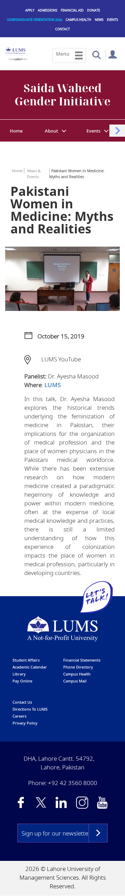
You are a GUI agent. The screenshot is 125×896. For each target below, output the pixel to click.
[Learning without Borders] (17, 58)
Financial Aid (72, 10)
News (99, 19)
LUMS (52, 385)
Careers (19, 716)
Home (16, 131)
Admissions (47, 10)
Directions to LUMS (30, 709)
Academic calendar (29, 667)
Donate (93, 10)
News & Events (34, 173)
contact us (22, 702)
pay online (22, 680)
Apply (29, 10)
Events (112, 19)
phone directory (78, 667)
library (19, 674)
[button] (96, 54)
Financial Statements (81, 660)
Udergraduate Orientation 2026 (34, 19)
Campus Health (78, 19)
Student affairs (26, 660)
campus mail (74, 680)
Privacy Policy (25, 723)
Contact (62, 29)
